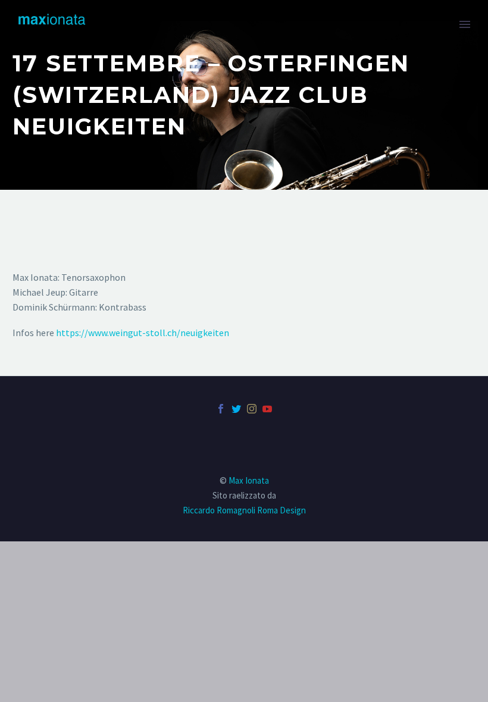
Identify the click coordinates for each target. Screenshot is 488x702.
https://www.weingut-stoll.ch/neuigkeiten (142, 333)
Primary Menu (465, 24)
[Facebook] (221, 408)
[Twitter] (236, 408)
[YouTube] (267, 408)
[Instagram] (251, 408)
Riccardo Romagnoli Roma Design (244, 510)
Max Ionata (249, 480)
